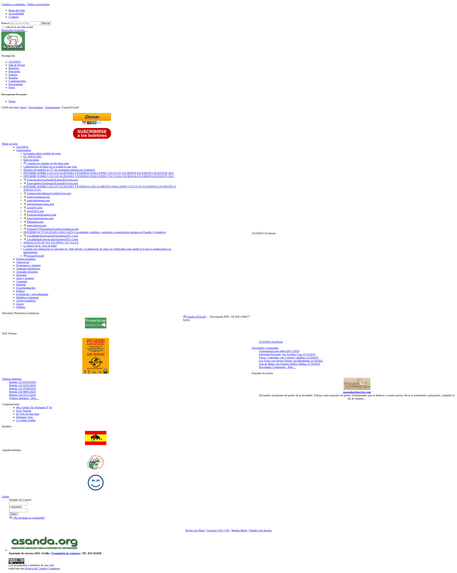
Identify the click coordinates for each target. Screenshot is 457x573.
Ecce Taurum (23, 410)
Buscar (5, 23)
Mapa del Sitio (17, 10)
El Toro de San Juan (27, 413)
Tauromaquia (52, 107)
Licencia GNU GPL (218, 530)
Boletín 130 (22, 391)
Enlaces (13, 74)
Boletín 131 (22, 388)
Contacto (14, 16)
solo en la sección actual (19, 27)
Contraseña (15, 506)
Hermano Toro (24, 417)
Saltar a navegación (38, 4)
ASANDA (15, 61)
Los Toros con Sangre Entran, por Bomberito (291, 360)
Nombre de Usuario (20, 499)
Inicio (23, 107)
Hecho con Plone (195, 530)
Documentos (16, 84)
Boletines (14, 68)
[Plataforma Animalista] (96, 469)
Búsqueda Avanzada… (14, 30)
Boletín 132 (22, 385)
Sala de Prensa (17, 64)
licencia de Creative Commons (42, 568)
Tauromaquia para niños (279, 351)
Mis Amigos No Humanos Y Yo (34, 407)
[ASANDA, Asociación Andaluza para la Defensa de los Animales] (44, 550)
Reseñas (13, 77)
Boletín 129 (22, 395)
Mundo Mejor (239, 530)
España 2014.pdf (196, 316)
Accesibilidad (16, 13)
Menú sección (10, 143)
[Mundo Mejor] (96, 490)
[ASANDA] (13, 49)
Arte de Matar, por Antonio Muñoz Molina (289, 363)
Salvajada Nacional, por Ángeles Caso (287, 354)
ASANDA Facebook (271, 341)
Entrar (12, 101)
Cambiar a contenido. (13, 4)
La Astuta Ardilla (26, 420)
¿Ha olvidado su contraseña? (28, 517)
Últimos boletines (12, 378)
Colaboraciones (17, 81)
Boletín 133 (22, 382)
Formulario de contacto (65, 553)
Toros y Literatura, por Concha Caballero (289, 357)
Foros (12, 87)
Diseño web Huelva (260, 530)
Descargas (14, 71)
